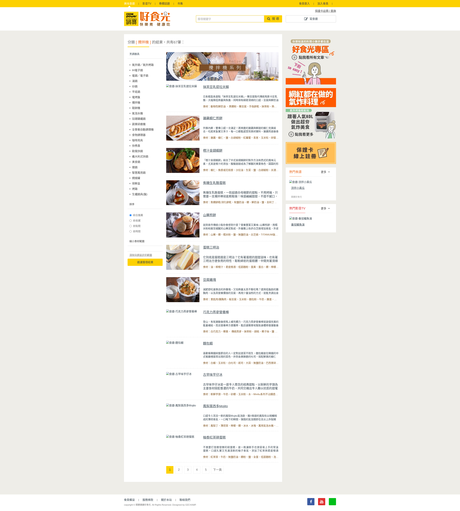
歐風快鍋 (137, 151)
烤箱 (134, 188)
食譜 (129, 3)
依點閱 (137, 225)
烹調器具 (134, 53)
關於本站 (166, 499)
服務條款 (147, 499)
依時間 (137, 231)
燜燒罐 (136, 178)
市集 (180, 3)
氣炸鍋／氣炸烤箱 (143, 64)
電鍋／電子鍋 (140, 75)
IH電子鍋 (137, 70)
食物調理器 (139, 134)
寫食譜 (314, 18)
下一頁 (217, 469)
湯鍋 (134, 81)
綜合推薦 (138, 215)
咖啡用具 (137, 140)
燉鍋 (134, 167)
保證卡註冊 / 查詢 (325, 10)
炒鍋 (134, 86)
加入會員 (323, 3)
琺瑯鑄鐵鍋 (139, 118)
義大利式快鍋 (140, 156)
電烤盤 (136, 97)
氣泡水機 (137, 113)
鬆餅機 (136, 107)
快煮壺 (136, 145)
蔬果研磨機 (139, 124)
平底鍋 (136, 91)
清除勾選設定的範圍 (140, 255)
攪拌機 (136, 102)
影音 (146, 3)
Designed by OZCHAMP (184, 505)
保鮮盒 (136, 183)
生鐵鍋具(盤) (139, 194)
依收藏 (137, 220)
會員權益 (129, 499)
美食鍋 (136, 161)
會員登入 (304, 3)
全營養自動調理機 (143, 129)
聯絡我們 (185, 499)
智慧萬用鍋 (139, 172)
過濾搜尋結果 (145, 262)
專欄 (164, 3)
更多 (323, 171)
